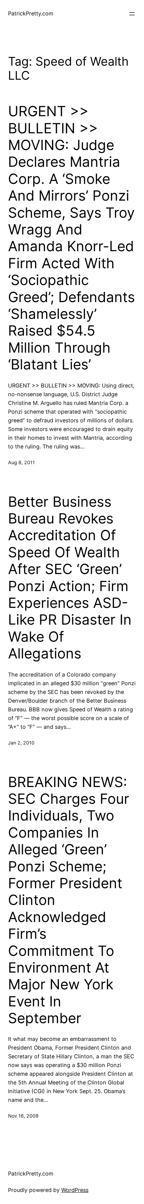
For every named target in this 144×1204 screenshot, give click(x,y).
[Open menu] (132, 14)
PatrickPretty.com (30, 13)
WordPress (74, 1190)
